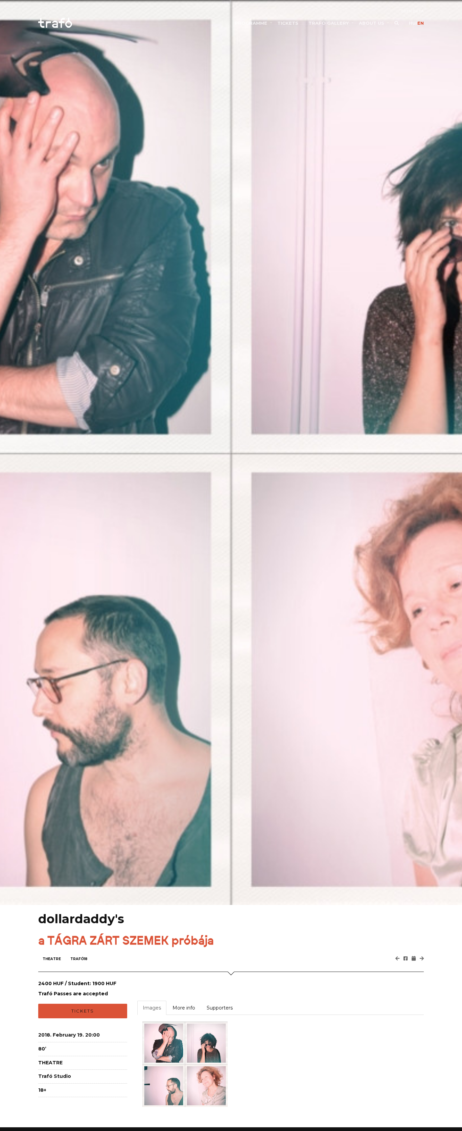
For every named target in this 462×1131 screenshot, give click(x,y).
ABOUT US (371, 23)
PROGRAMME (251, 23)
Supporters (220, 1008)
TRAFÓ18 (78, 959)
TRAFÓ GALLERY (328, 23)
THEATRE (52, 959)
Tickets (82, 1011)
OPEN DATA (412, 11)
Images (152, 1008)
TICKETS (287, 23)
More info (183, 1008)
